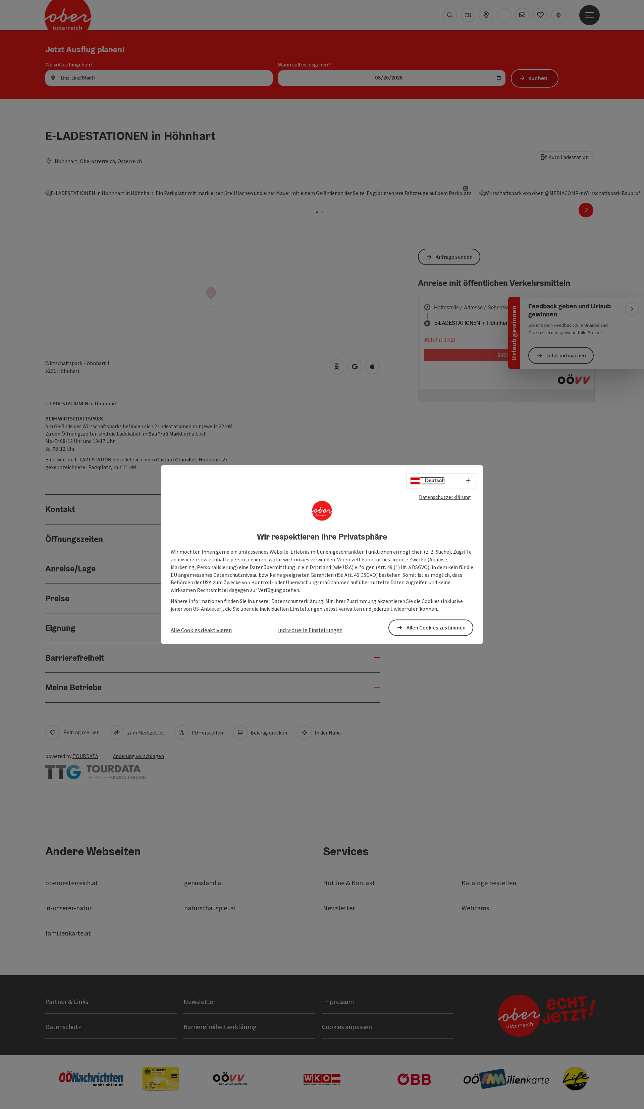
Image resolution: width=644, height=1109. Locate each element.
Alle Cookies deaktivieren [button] (201, 630)
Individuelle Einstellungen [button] (310, 630)
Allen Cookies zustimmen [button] (436, 627)
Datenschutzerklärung (445, 497)
